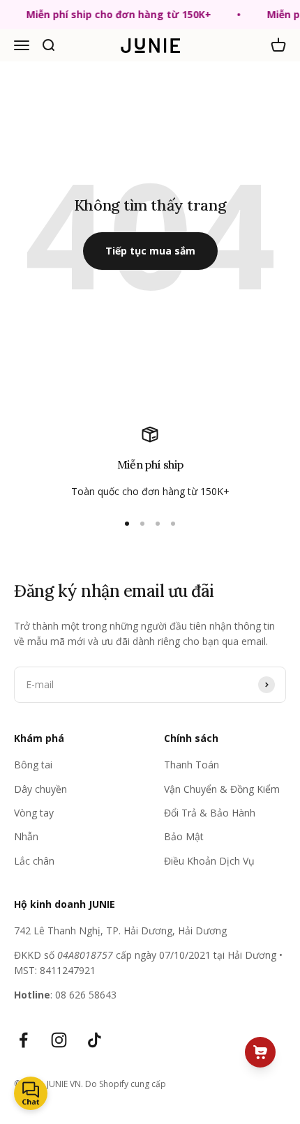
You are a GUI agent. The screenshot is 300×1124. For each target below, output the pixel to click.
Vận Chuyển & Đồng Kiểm (222, 789)
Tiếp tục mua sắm (150, 250)
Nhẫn (26, 836)
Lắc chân (34, 860)
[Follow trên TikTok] (94, 1040)
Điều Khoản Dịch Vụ (209, 860)
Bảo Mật (184, 836)
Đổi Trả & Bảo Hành (209, 812)
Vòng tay (34, 812)
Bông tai (33, 764)
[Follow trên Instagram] (59, 1040)
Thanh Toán (191, 764)
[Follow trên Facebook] (23, 1040)
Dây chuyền (40, 789)
